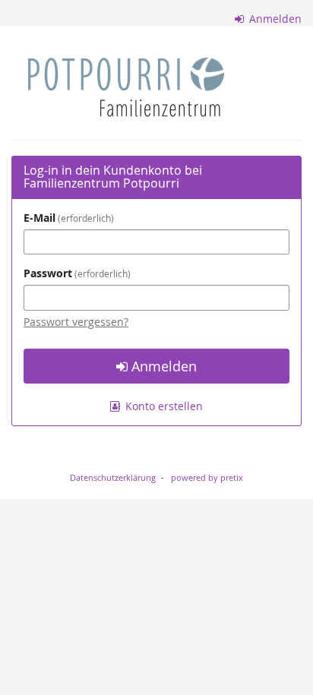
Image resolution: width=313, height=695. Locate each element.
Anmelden (274, 18)
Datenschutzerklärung (113, 477)
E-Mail (67, 217)
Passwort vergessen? (76, 321)
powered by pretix (207, 477)
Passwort (76, 273)
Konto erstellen (162, 406)
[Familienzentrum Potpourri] (126, 87)
